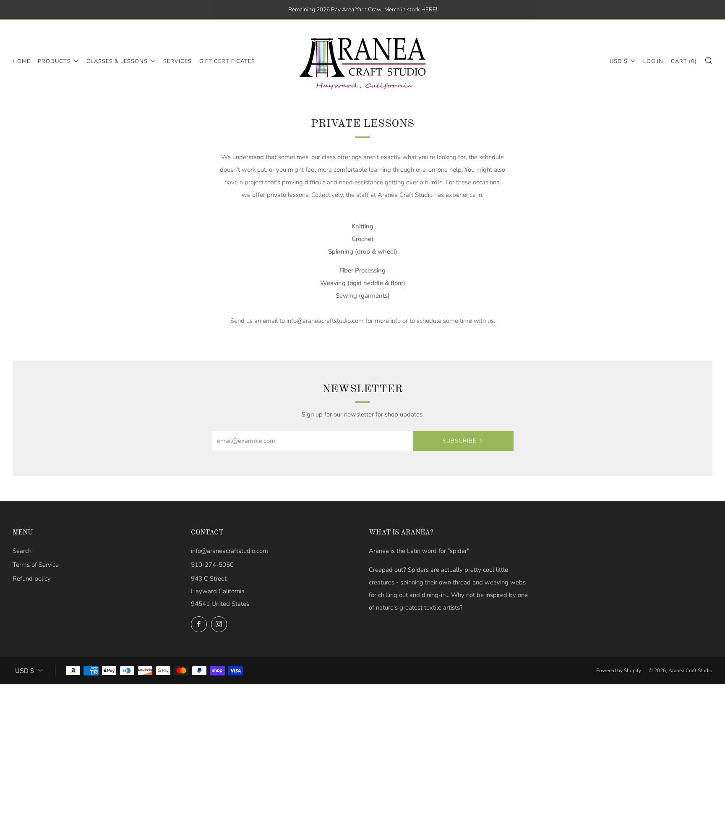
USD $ (619, 61)
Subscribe (459, 441)
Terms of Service (36, 564)
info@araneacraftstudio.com (229, 551)
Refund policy (32, 578)
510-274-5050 (212, 564)
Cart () (684, 61)
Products (54, 61)
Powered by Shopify (618, 670)
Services (177, 61)
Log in (653, 61)
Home (21, 61)
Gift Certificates (227, 61)
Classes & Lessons (117, 61)
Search (22, 551)
